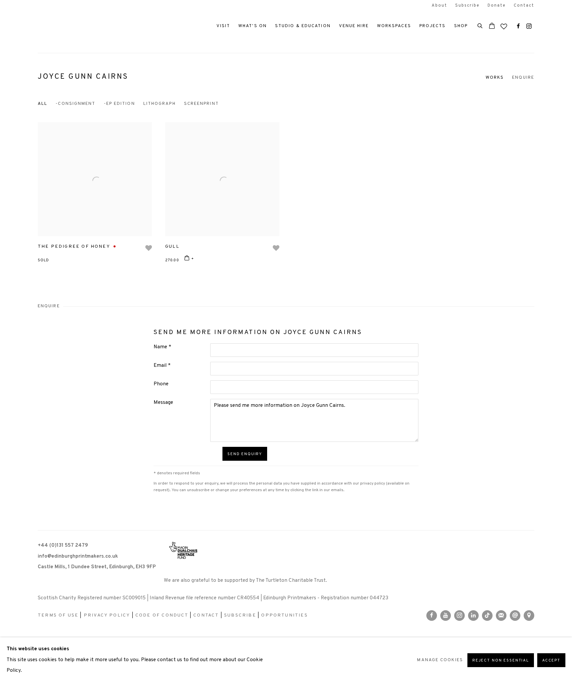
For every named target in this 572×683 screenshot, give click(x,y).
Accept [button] (551, 660)
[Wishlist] (504, 25)
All (42, 104)
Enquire (523, 77)
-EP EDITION (119, 104)
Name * (162, 347)
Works (495, 77)
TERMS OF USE (58, 615)
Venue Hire (354, 26)
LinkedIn (473, 615)
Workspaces (394, 26)
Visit (223, 26)
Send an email (515, 615)
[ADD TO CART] (189, 259)
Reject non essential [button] (500, 660)
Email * (162, 366)
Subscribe (467, 5)
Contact (524, 5)
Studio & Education (303, 26)
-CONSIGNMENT (75, 104)
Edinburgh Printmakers (77, 26)
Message (163, 403)
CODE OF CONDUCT (161, 615)
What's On (252, 26)
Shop (461, 26)
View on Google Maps (529, 615)
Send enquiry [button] (244, 454)
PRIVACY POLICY (107, 615)
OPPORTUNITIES (284, 615)
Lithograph (159, 104)
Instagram (529, 26)
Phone (161, 384)
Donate (497, 5)
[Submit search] (480, 25)
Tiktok (487, 615)
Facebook (518, 26)
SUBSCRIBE (240, 615)
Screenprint (201, 104)
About (439, 5)
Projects (432, 26)
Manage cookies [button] (440, 660)
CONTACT (206, 615)
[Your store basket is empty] (492, 26)
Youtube (445, 615)
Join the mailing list (501, 615)
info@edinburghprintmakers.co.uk (78, 556)
